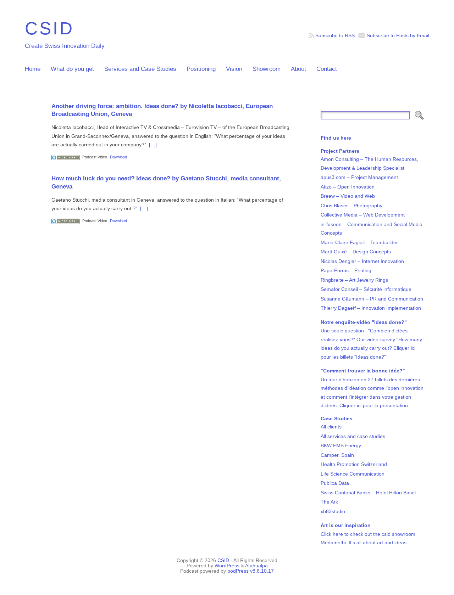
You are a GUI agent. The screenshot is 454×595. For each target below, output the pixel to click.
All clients (331, 427)
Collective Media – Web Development (363, 215)
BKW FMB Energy (341, 445)
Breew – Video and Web (348, 196)
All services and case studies (353, 436)
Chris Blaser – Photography (351, 205)
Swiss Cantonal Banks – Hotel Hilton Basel (368, 492)
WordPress (227, 565)
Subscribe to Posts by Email (398, 35)
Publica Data (335, 483)
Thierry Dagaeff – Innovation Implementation (371, 308)
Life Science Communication (352, 474)
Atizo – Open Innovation (348, 187)
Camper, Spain (337, 455)
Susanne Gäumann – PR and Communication (372, 299)
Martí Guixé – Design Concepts (356, 251)
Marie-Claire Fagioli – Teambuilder (359, 242)
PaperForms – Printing (346, 270)
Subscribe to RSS (335, 35)
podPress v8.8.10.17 (250, 571)
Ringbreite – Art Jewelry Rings (354, 280)
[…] (153, 144)
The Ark (329, 502)
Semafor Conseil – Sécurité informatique (366, 289)
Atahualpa (256, 565)
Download (118, 157)
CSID (49, 28)
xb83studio (333, 511)
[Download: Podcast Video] (65, 157)
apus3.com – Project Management (359, 177)
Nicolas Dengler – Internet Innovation (362, 261)
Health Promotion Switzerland (354, 464)
